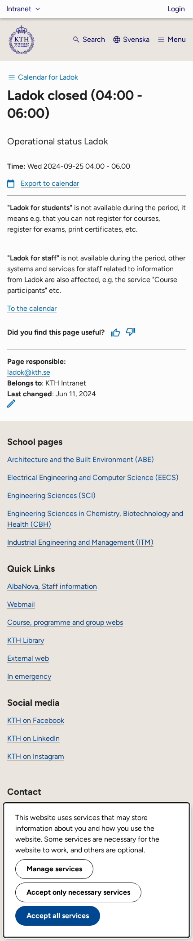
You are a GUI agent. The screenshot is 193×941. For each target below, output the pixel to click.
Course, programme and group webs (65, 622)
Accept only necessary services (78, 892)
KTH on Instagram (35, 756)
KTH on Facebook (35, 720)
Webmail (21, 604)
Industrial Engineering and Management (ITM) (80, 542)
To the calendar (32, 308)
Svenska (136, 39)
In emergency (29, 676)
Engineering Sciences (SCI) (51, 495)
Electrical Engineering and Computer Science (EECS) (93, 477)
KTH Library (25, 640)
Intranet (18, 8)
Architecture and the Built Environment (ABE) (80, 459)
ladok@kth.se (28, 372)
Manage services (54, 869)
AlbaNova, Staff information (52, 586)
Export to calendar (50, 183)
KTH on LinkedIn (33, 738)
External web (28, 658)
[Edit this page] (11, 403)
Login (176, 8)
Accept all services (57, 915)
